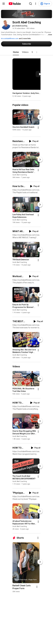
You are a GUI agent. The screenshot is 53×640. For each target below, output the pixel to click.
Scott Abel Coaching (19, 175)
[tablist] (26, 52)
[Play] (40, 74)
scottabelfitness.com (10, 38)
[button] (37, 52)
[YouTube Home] (15, 3)
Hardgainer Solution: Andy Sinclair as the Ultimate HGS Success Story (26, 93)
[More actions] (38, 127)
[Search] (30, 3)
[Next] (40, 117)
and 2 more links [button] (25, 38)
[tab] (16, 52)
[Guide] (3, 3)
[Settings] (35, 3)
